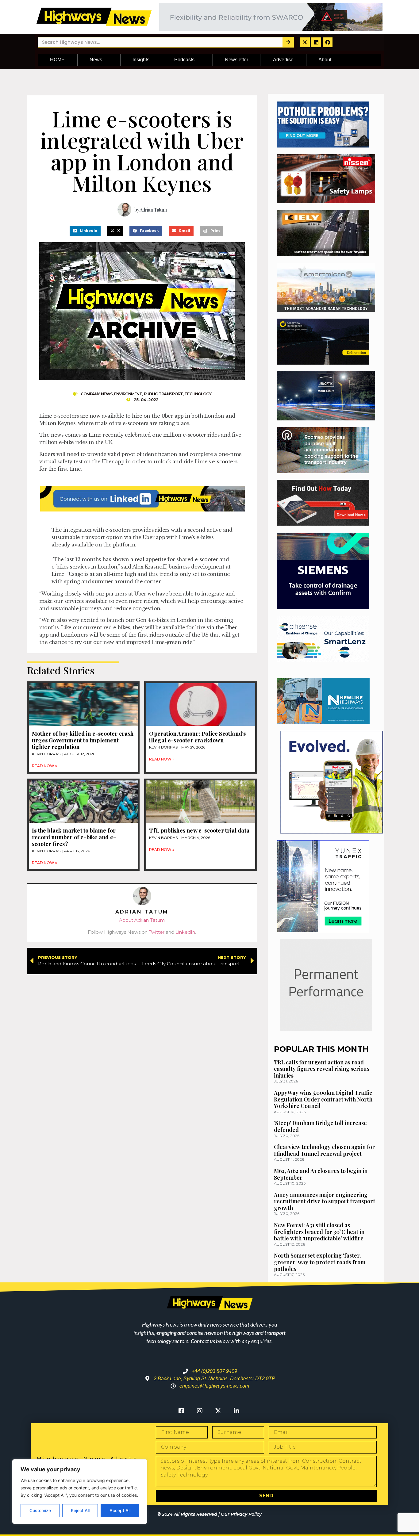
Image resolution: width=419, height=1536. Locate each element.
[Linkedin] (316, 42)
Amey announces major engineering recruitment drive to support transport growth (324, 1201)
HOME (57, 59)
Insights (141, 59)
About (324, 59)
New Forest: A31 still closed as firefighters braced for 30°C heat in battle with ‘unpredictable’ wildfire (319, 1231)
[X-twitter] (305, 42)
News (96, 59)
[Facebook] (328, 42)
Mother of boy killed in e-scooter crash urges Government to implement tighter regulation (82, 740)
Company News (97, 393)
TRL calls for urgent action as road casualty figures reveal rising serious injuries (321, 1069)
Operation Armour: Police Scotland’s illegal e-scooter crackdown (197, 737)
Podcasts (184, 59)
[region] (79, 1491)
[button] (85, 231)
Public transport (163, 393)
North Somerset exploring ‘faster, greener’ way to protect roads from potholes (319, 1262)
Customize (40, 1510)
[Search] (288, 42)
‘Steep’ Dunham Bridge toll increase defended (320, 1126)
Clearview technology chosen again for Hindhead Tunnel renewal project (324, 1150)
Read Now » (44, 766)
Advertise (283, 59)
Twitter (156, 932)
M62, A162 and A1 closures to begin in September (320, 1174)
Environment (128, 393)
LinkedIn (185, 932)
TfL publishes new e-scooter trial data (199, 830)
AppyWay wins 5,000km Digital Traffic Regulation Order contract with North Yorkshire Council (323, 1099)
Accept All (120, 1510)
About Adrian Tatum (142, 920)
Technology (197, 393)
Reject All (80, 1510)
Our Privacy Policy (241, 1514)
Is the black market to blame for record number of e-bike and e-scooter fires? (74, 837)
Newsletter (236, 59)
